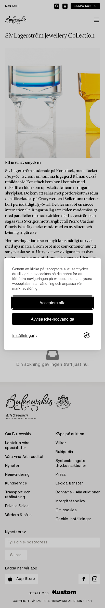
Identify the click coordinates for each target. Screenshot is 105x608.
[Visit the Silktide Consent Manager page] (87, 335)
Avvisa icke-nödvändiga (52, 319)
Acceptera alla (52, 303)
